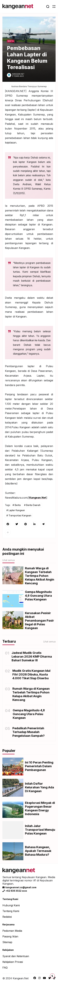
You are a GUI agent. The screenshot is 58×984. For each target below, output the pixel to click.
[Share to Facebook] (8, 524)
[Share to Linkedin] (34, 524)
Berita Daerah (33, 505)
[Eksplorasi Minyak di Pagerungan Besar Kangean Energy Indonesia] (12, 809)
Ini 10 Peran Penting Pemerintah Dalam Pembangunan (39, 766)
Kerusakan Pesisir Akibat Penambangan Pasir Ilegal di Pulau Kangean (39, 620)
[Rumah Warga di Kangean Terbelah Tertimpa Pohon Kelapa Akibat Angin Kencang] (12, 575)
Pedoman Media (12, 930)
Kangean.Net (37, 497)
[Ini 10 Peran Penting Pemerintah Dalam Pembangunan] (12, 767)
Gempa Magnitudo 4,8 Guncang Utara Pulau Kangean (38, 595)
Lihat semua (8, 560)
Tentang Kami (10, 911)
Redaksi (7, 916)
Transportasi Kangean (20, 515)
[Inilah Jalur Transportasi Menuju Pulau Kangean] (12, 830)
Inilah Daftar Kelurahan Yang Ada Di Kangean (39, 787)
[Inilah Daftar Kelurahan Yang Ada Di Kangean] (12, 788)
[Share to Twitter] (16, 524)
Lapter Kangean (17, 510)
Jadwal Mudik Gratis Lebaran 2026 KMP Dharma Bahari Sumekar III (32, 656)
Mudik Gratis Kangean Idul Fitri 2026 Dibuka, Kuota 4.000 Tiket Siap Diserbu (31, 674)
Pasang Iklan (10, 936)
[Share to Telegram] (43, 524)
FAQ (5, 967)
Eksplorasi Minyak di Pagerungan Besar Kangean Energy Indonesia (40, 808)
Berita (11, 41)
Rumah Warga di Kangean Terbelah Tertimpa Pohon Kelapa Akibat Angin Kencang (39, 575)
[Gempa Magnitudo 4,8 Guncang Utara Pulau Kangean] (12, 599)
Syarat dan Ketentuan (15, 956)
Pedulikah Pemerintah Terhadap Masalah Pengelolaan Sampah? (28, 732)
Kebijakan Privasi (12, 961)
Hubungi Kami (11, 905)
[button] (8, 532)
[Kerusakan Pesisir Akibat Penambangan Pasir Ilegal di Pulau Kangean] (12, 620)
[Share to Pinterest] (25, 524)
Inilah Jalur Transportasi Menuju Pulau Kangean (40, 829)
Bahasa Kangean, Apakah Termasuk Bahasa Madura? (38, 850)
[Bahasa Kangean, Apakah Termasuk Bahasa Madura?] (12, 851)
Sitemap (7, 942)
